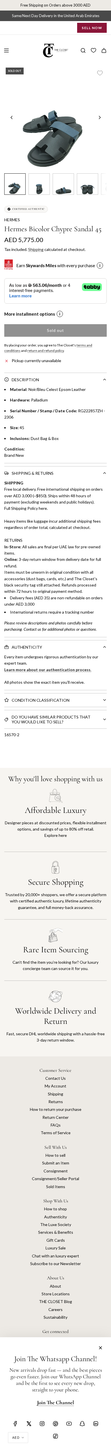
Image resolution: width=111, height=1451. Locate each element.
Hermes (12, 219)
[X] (28, 1423)
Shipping (36, 249)
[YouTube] (69, 1423)
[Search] (83, 50)
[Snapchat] (82, 1423)
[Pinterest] (55, 1423)
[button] (11, 117)
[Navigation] (6, 50)
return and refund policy (45, 350)
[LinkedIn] (95, 1423)
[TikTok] (55, 1436)
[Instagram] (42, 1423)
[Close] (100, 1348)
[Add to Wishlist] (100, 73)
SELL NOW (92, 28)
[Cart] (104, 50)
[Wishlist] (93, 50)
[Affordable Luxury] (55, 820)
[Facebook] (15, 1423)
